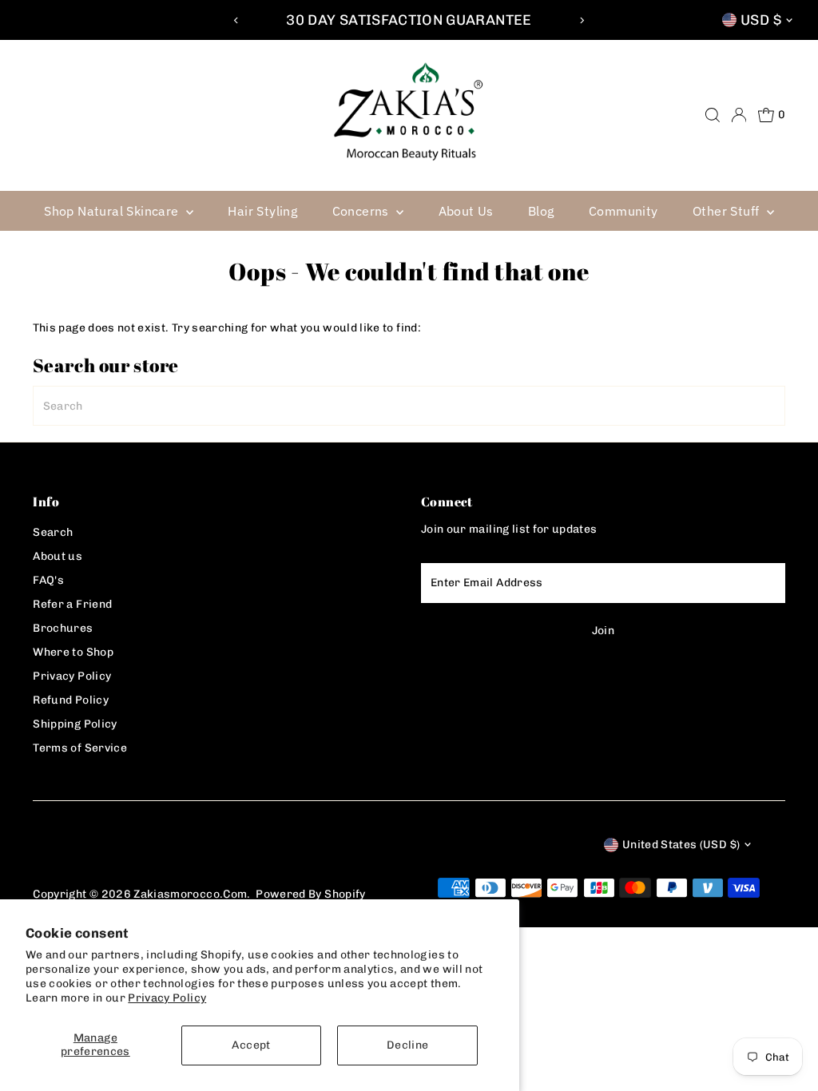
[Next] (581, 20)
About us (57, 556)
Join (603, 630)
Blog (541, 211)
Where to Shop (73, 652)
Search (53, 532)
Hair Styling (262, 211)
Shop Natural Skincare (113, 211)
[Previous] (237, 20)
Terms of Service (80, 748)
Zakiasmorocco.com (190, 894)
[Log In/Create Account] (739, 115)
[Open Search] (712, 115)
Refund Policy (71, 700)
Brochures (63, 628)
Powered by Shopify (310, 894)
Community (623, 211)
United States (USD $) (681, 844)
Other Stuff (728, 211)
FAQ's (48, 580)
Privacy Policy (167, 998)
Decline (407, 1045)
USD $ (761, 20)
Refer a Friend (72, 604)
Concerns (362, 211)
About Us (466, 211)
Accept (251, 1045)
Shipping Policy (75, 724)
